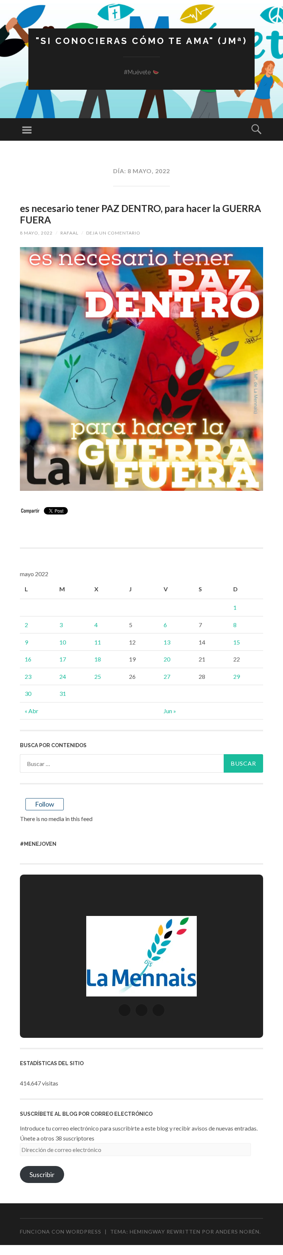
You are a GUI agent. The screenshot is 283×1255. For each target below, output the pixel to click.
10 (62, 642)
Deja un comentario (113, 233)
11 (97, 642)
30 (28, 693)
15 (236, 642)
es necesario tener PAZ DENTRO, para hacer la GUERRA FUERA (140, 214)
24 (62, 676)
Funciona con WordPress (60, 1231)
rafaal (69, 233)
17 (62, 659)
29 (236, 676)
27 (167, 676)
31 (62, 693)
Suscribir (42, 1174)
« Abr (31, 710)
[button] (124, 1010)
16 (28, 659)
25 (97, 676)
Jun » (170, 710)
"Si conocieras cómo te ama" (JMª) (141, 40)
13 (167, 642)
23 (28, 676)
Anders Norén (237, 1231)
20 (167, 659)
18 (97, 659)
